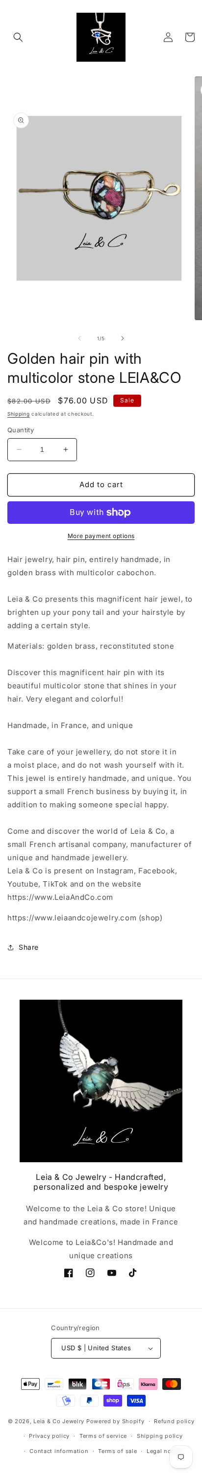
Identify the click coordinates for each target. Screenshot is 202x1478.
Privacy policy (49, 1435)
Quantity (20, 430)
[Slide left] (79, 338)
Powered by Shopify (115, 1421)
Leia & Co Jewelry (58, 1421)
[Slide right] (122, 338)
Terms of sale (117, 1451)
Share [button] (29, 947)
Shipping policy (160, 1435)
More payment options (101, 536)
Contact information (58, 1451)
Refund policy (174, 1421)
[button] (18, 37)
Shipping (18, 414)
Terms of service (103, 1435)
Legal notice (164, 1451)
